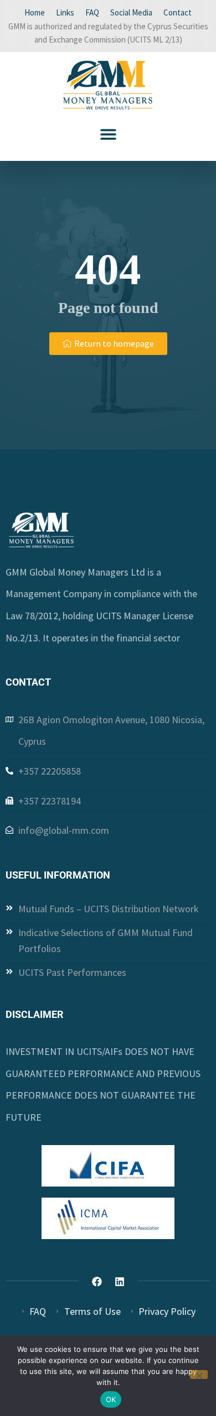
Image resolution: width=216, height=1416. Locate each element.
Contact (177, 12)
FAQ (92, 12)
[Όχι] (199, 1374)
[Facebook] (97, 1282)
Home (34, 12)
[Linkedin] (120, 1282)
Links (65, 12)
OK (111, 1399)
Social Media (131, 12)
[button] (108, 134)
